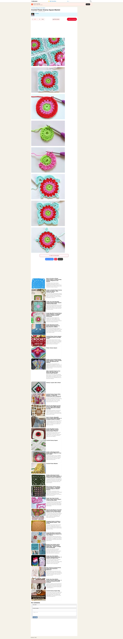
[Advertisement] (54, 29)
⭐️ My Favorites (52, 1)
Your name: (35, 604)
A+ (39, 19)
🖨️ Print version (56, 19)
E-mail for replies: (36, 608)
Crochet (32, 11)
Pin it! (56, 259)
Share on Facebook (49, 259)
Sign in (68, 1)
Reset (43, 19)
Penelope (37, 13)
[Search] (90, 1)
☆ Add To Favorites (72, 19)
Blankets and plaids (41, 11)
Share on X (60, 259)
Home (36, 11)
